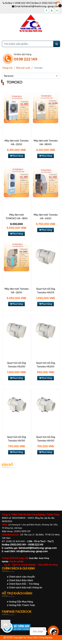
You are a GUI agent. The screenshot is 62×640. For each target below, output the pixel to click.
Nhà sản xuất (23, 67)
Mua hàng (17, 155)
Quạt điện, (34, 558)
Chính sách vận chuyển (21, 576)
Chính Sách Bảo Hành (20, 580)
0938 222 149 (22, 3)
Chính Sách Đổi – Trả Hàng (23, 583)
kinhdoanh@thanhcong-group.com (40, 6)
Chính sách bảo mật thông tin (25, 587)
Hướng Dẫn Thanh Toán (21, 605)
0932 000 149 (49, 3)
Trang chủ (7, 67)
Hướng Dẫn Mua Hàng (20, 601)
